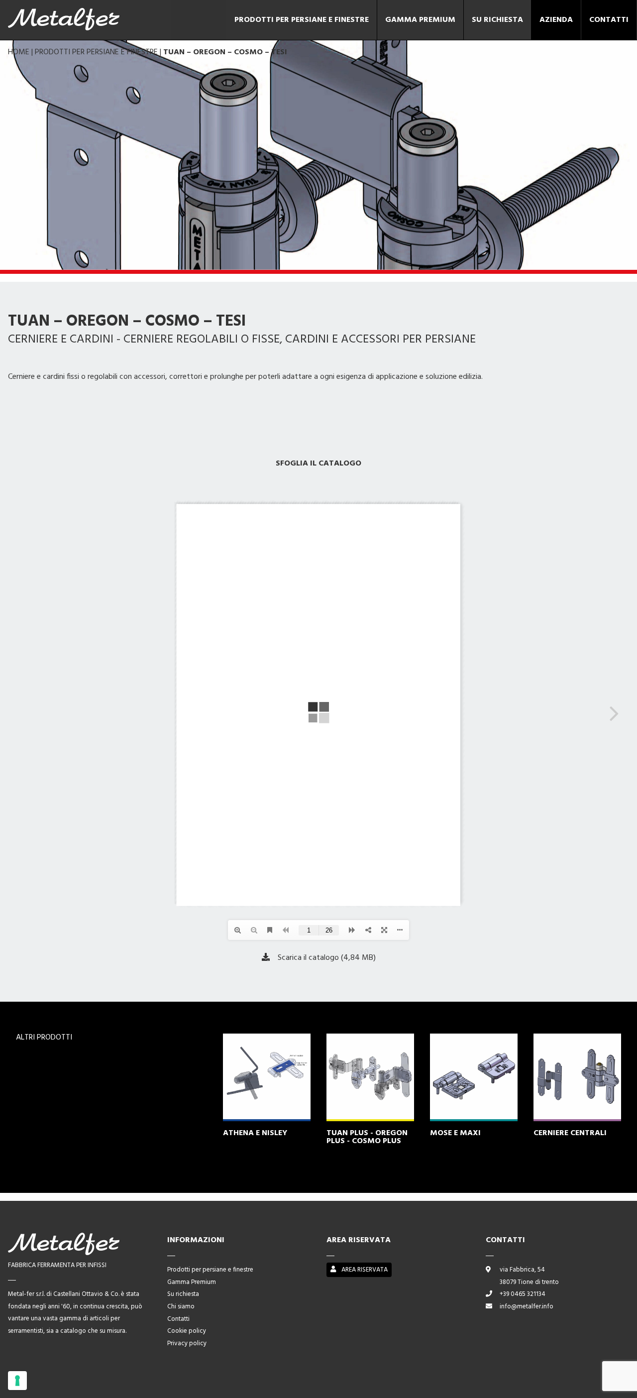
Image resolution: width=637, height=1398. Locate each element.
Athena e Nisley (255, 1133)
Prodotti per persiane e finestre (301, 19)
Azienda (556, 19)
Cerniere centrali (570, 1133)
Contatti (609, 19)
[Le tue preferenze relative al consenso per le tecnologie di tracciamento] (17, 1380)
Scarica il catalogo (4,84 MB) (327, 957)
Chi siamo (181, 1306)
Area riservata (364, 1270)
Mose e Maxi (455, 1133)
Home (18, 52)
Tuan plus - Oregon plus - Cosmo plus (367, 1137)
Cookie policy (186, 1331)
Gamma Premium (420, 19)
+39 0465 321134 (522, 1294)
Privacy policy (187, 1343)
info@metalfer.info (526, 1306)
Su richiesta (497, 19)
